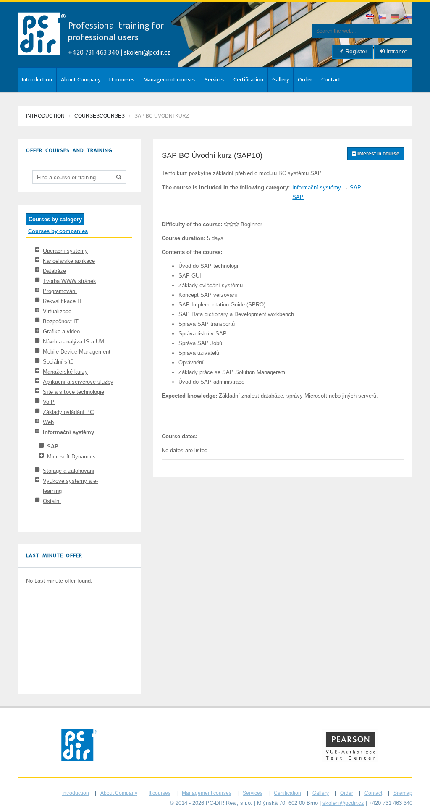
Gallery (280, 79)
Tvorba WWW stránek (69, 281)
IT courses (121, 79)
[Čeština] (383, 17)
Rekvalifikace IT (62, 301)
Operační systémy (65, 251)
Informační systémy (68, 432)
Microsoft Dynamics (71, 456)
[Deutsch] (395, 17)
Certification (248, 79)
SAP (52, 446)
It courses (159, 793)
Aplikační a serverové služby (78, 382)
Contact (331, 79)
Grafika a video (61, 331)
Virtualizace (57, 311)
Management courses (169, 79)
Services (215, 79)
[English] (370, 17)
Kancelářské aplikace (69, 261)
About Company (80, 79)
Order (305, 79)
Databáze (54, 271)
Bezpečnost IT (61, 321)
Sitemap (402, 793)
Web (48, 422)
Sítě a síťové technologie (73, 392)
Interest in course (377, 154)
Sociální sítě (58, 362)
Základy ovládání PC (68, 412)
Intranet (396, 51)
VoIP (49, 402)
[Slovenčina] (408, 17)
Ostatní (52, 501)
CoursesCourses (99, 116)
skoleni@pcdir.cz (147, 52)
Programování (60, 291)
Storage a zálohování (68, 471)
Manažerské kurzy (65, 372)
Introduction (37, 79)
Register (355, 51)
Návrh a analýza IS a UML (75, 341)
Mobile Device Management (76, 351)
